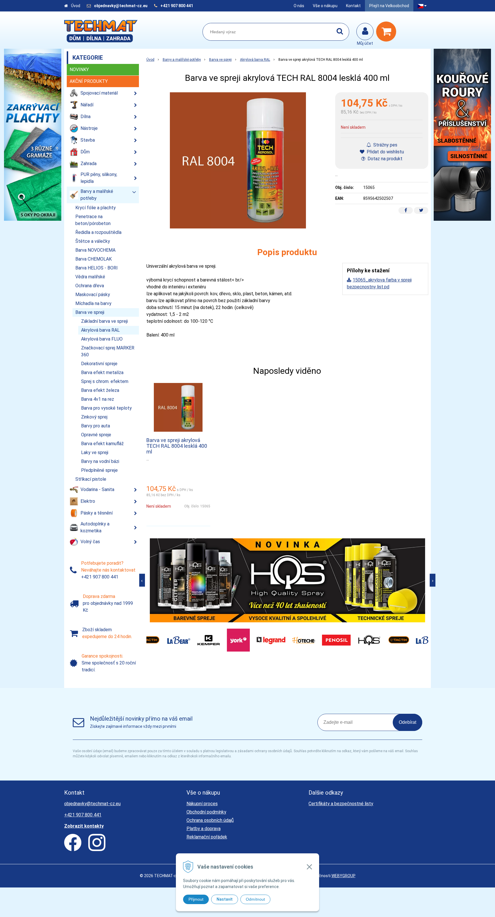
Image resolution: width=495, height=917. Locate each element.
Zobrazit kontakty (84, 826)
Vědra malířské (90, 276)
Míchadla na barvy (93, 303)
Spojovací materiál (99, 93)
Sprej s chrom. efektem (104, 381)
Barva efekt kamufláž (102, 443)
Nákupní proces (202, 803)
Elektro (87, 501)
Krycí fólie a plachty (95, 207)
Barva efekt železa (100, 390)
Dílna (85, 116)
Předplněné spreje (99, 470)
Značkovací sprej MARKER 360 (107, 351)
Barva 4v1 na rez (97, 399)
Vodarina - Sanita (97, 489)
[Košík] (387, 31)
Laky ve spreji (94, 452)
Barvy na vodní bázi (100, 461)
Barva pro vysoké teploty (106, 408)
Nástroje (89, 128)
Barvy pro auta (95, 426)
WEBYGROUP (343, 875)
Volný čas (90, 541)
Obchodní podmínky (206, 812)
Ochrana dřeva (89, 285)
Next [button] (432, 580)
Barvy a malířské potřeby (182, 60)
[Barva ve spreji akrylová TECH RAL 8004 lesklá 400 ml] (238, 160)
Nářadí (86, 104)
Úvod (75, 5)
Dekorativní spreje (99, 363)
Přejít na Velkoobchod (389, 5)
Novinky (79, 69)
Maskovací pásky (92, 294)
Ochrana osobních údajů (210, 820)
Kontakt (353, 5)
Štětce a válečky (92, 241)
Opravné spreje (96, 434)
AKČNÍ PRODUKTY (89, 81)
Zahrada (88, 163)
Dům (85, 152)
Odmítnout (255, 899)
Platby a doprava (203, 828)
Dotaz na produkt (384, 158)
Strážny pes (384, 145)
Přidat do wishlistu (385, 152)
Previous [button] (142, 580)
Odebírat (407, 722)
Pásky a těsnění (96, 513)
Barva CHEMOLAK (93, 259)
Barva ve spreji (220, 60)
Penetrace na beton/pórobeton (93, 220)
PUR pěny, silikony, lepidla (98, 178)
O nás (299, 5)
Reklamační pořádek (206, 837)
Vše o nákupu (325, 5)
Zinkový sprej (94, 417)
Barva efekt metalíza (102, 372)
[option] (287, 580)
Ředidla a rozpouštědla (98, 232)
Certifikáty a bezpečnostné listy (341, 803)
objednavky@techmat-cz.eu (121, 5)
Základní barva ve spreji (104, 321)
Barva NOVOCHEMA (95, 250)
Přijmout (195, 899)
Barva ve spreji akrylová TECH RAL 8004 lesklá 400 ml (176, 446)
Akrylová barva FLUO (102, 339)
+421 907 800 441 (176, 5)
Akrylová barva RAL (255, 60)
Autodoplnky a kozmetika (94, 527)
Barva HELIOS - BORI (96, 268)
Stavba (87, 140)
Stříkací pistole (90, 479)
